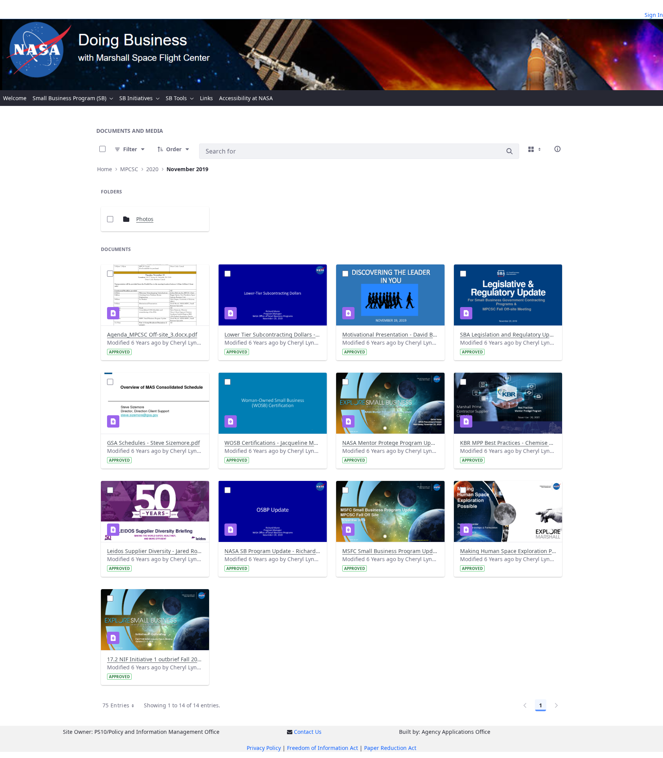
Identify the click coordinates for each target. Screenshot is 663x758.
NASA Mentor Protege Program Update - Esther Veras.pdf (390, 442)
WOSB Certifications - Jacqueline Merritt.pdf (272, 442)
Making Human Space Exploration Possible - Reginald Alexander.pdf (508, 551)
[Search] (509, 151)
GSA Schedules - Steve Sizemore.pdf (153, 442)
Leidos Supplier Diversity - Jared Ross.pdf (155, 551)
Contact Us (308, 731)
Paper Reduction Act (390, 747)
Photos (144, 219)
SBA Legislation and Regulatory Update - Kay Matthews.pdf (508, 334)
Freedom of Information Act (322, 747)
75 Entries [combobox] (116, 705)
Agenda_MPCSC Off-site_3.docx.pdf (152, 334)
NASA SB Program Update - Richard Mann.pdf (272, 551)
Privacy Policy (264, 747)
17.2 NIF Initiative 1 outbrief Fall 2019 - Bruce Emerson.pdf (155, 659)
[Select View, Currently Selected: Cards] (535, 149)
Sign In (654, 14)
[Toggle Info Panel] (557, 149)
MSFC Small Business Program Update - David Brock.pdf (390, 551)
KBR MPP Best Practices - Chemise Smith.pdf (508, 442)
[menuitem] (15, 98)
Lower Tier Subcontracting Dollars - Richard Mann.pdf (272, 334)
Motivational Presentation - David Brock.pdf (390, 334)
